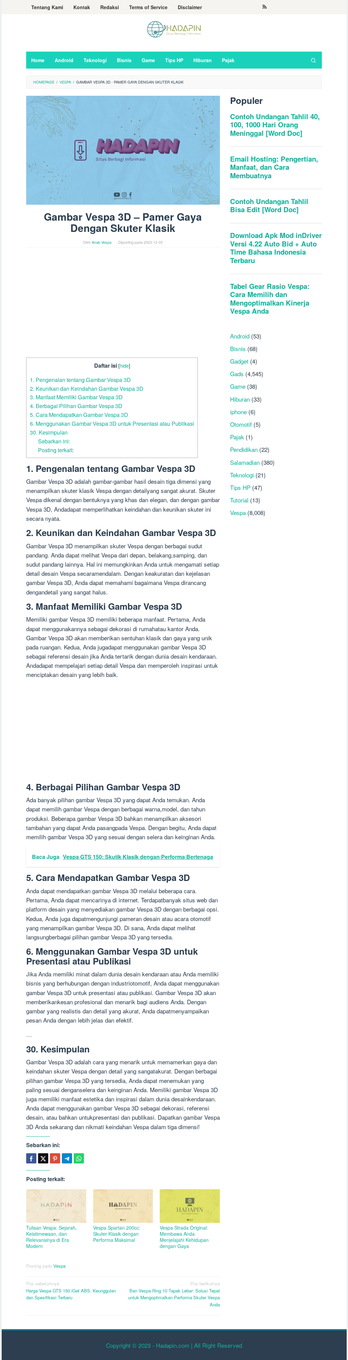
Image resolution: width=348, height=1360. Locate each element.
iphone (238, 411)
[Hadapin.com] (174, 28)
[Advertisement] (123, 307)
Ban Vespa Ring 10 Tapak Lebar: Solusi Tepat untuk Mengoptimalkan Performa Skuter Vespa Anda (174, 1294)
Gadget (239, 361)
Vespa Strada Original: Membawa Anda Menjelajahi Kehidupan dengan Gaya (184, 1236)
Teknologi (242, 475)
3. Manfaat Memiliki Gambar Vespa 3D (76, 397)
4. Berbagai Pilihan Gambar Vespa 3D (76, 406)
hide (124, 365)
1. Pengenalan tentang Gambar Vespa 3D (80, 379)
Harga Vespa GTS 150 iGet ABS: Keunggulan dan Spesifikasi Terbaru (71, 1290)
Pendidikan (244, 449)
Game (237, 386)
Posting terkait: (56, 450)
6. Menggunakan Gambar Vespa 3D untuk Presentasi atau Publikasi (112, 423)
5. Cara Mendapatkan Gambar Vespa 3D (79, 414)
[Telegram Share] (67, 1158)
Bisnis (238, 348)
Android (239, 336)
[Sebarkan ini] (31, 1158)
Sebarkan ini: (54, 441)
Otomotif (241, 424)
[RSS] (264, 7)
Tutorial (239, 500)
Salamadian (245, 462)
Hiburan (240, 399)
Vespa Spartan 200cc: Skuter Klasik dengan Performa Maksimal (116, 1233)
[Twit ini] (43, 1158)
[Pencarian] (313, 60)
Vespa (59, 1266)
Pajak (237, 437)
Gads (237, 373)
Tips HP (240, 487)
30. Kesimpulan (49, 432)
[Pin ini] (55, 1158)
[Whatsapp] (79, 1158)
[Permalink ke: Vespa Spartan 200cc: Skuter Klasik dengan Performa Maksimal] (123, 1206)
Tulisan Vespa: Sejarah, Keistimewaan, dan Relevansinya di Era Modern (51, 1236)
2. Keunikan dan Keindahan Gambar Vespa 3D (86, 388)
